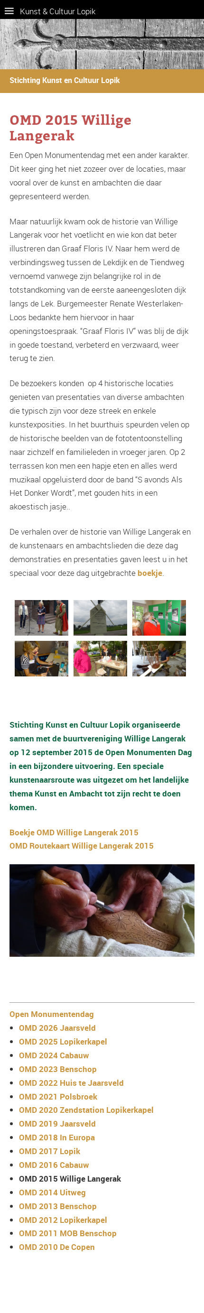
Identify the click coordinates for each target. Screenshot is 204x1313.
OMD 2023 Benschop (58, 1068)
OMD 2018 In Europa (57, 1137)
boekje (150, 572)
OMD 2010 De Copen (57, 1246)
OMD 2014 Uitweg (52, 1192)
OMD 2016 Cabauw (54, 1164)
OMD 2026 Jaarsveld (57, 1027)
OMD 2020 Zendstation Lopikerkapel (86, 1109)
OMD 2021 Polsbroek (58, 1096)
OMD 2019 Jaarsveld (57, 1123)
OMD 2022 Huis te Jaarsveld (71, 1082)
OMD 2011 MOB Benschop (68, 1233)
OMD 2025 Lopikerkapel (63, 1041)
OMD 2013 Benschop (58, 1206)
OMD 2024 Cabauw (54, 1055)
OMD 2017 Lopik (49, 1151)
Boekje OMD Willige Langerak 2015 (74, 832)
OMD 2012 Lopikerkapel (63, 1219)
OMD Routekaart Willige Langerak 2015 (81, 845)
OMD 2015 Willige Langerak (70, 1178)
